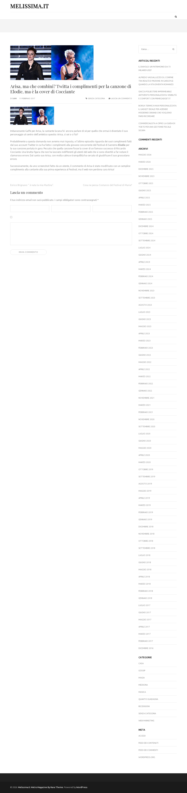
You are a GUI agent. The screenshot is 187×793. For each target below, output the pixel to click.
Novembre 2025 (146, 176)
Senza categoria (96, 98)
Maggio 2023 (144, 326)
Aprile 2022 (144, 369)
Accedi (142, 736)
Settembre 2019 (146, 476)
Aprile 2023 (144, 333)
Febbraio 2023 (145, 348)
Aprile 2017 (144, 627)
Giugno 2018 (144, 562)
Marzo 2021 (144, 405)
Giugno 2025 (144, 190)
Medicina (143, 685)
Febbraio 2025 (145, 212)
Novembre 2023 (146, 290)
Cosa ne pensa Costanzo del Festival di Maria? (107, 185)
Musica (142, 692)
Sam (14, 98)
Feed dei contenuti (148, 743)
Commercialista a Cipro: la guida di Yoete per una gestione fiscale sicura (156, 127)
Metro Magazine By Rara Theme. (47, 787)
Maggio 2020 (144, 448)
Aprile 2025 (144, 197)
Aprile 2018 (144, 577)
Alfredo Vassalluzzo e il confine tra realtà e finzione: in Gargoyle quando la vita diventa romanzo (156, 81)
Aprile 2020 (144, 455)
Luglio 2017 (144, 605)
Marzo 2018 (144, 584)
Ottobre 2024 (145, 233)
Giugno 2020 (144, 441)
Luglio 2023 (144, 312)
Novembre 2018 (146, 534)
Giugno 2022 (144, 355)
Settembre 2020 (146, 426)
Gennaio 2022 (145, 391)
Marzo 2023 (144, 341)
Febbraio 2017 (145, 641)
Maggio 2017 (144, 619)
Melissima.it (29, 6)
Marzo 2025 (144, 205)
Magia (141, 678)
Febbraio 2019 (145, 512)
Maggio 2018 (144, 569)
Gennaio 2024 (145, 283)
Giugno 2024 (144, 255)
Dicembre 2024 (145, 226)
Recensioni (144, 706)
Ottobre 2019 (145, 469)
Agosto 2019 (145, 484)
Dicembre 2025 (145, 169)
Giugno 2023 (144, 319)
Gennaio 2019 (145, 519)
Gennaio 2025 (145, 219)
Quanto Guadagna (148, 699)
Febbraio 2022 (145, 383)
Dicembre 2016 (145, 648)
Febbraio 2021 (145, 412)
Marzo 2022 (144, 376)
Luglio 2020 (144, 433)
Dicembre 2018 (145, 526)
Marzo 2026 (144, 162)
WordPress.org (146, 757)
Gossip (141, 670)
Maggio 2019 (144, 491)
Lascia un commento (121, 98)
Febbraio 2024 (145, 276)
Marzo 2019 (144, 505)
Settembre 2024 (146, 240)
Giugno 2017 (144, 612)
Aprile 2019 (144, 498)
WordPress (81, 787)
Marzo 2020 (144, 462)
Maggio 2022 (144, 362)
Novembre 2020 (146, 419)
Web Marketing (146, 720)
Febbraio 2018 (145, 591)
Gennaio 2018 (145, 598)
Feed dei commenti (148, 750)
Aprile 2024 (144, 262)
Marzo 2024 (144, 269)
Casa (141, 663)
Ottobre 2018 (145, 541)
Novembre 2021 (146, 398)
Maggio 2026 (144, 155)
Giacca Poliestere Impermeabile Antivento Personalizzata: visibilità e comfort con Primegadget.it (157, 95)
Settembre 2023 (146, 298)
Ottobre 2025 (145, 183)
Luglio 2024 (144, 248)
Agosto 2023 (145, 305)
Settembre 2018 (146, 548)
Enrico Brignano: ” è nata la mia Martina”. (32, 185)
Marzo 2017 (144, 634)
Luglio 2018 (144, 555)
